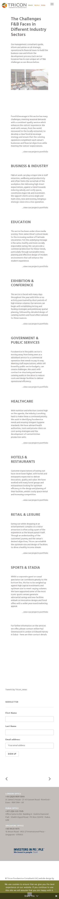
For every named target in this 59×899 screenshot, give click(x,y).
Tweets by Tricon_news (16, 689)
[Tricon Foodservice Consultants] (23, 5)
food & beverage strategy (26, 136)
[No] (55, 889)
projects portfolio (40, 152)
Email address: (12, 739)
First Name (11, 713)
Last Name (10, 726)
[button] (52, 5)
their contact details (37, 634)
